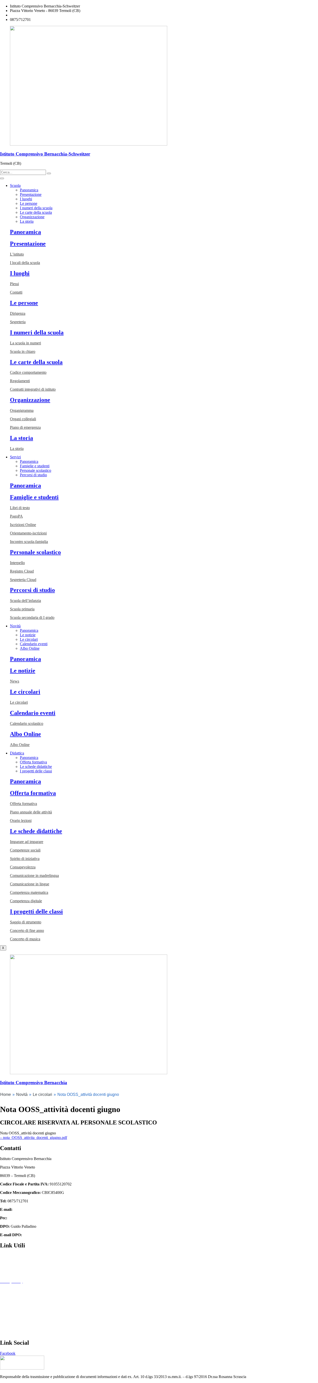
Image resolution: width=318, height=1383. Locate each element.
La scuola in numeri (25, 343)
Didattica (17, 753)
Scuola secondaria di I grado (32, 617)
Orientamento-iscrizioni (28, 533)
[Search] (49, 173)
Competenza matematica (29, 892)
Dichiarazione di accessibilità (22, 1290)
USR (4, 1332)
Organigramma (22, 410)
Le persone (28, 203)
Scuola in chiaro (22, 351)
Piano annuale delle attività (31, 812)
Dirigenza (17, 313)
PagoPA (16, 516)
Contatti (16, 292)
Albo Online (30, 648)
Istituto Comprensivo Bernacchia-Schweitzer (45, 154)
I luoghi (26, 199)
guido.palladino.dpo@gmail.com (48, 1235)
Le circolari (29, 639)
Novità (15, 626)
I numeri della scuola (36, 208)
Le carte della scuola (36, 212)
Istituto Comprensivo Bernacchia (33, 1082)
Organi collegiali (23, 419)
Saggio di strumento (25, 922)
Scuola (15, 185)
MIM (4, 1307)
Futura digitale (11, 1273)
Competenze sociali (25, 850)
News (14, 681)
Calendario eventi (33, 644)
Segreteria (18, 322)
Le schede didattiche (36, 766)
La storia (27, 221)
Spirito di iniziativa (25, 858)
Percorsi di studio (33, 475)
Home (5, 1094)
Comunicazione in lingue (29, 884)
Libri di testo (20, 508)
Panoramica (29, 190)
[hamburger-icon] (2, 178)
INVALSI (8, 1324)
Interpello (17, 563)
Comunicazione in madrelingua (34, 875)
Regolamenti (20, 381)
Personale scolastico (35, 470)
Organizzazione (32, 217)
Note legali (8, 1298)
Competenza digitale (26, 901)
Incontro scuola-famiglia (29, 541)
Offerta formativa (33, 762)
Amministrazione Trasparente (23, 1256)
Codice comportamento (28, 372)
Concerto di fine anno (27, 930)
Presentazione (30, 194)
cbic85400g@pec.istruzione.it (31, 1218)
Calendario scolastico (26, 723)
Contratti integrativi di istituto (33, 389)
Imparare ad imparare (26, 842)
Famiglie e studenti (34, 466)
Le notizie (28, 635)
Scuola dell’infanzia (25, 600)
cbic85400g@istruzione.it (30, 15)
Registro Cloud (22, 571)
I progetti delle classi (36, 771)
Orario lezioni (21, 820)
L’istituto (17, 254)
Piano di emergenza (25, 427)
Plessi (14, 284)
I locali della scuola (25, 263)
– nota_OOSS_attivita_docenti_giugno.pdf (33, 1137)
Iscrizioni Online (23, 525)
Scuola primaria (22, 609)
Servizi (15, 457)
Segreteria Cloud (23, 580)
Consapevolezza (23, 867)
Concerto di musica (25, 939)
